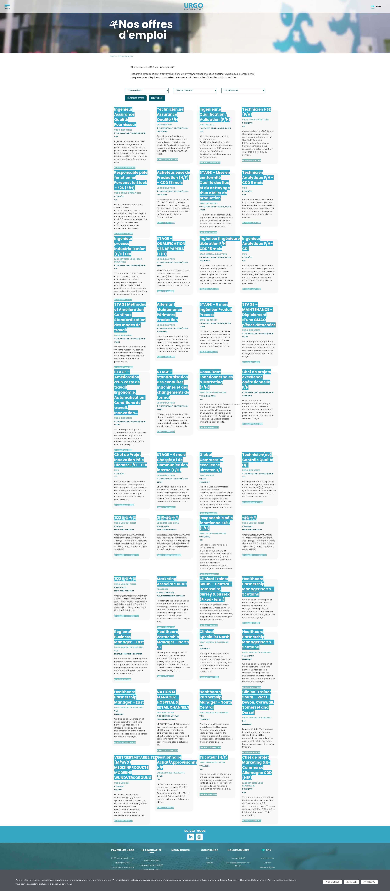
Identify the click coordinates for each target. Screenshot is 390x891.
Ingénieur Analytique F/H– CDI (257, 243)
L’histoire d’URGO (122, 862)
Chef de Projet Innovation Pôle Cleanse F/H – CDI (130, 459)
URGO (113, 56)
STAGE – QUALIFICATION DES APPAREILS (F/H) (171, 246)
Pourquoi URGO (238, 858)
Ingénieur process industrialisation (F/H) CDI (130, 246)
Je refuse (351, 882)
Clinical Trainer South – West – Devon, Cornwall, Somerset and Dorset (258, 702)
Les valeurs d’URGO (151, 860)
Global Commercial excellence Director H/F (211, 462)
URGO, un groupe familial (122, 858)
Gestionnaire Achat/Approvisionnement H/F (182, 762)
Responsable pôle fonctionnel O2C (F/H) (216, 523)
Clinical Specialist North (215, 634)
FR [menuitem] (372, 6)
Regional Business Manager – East (129, 636)
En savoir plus (65, 884)
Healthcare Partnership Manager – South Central (216, 699)
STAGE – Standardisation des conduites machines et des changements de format (173, 384)
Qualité (209, 858)
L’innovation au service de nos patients (122, 869)
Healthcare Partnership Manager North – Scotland (258, 586)
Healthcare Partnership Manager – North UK (173, 639)
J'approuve (369, 882)
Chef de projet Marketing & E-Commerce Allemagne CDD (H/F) (257, 767)
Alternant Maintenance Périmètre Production (169, 312)
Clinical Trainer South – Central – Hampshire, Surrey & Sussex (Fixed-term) (216, 589)
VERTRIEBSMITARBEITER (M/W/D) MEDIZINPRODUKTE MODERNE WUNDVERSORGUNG (135, 767)
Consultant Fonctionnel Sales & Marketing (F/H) (216, 379)
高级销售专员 (125, 517)
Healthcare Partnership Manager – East (129, 697)
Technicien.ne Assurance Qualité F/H (170, 114)
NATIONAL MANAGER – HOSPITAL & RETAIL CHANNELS (173, 699)
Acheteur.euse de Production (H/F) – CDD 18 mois (173, 177)
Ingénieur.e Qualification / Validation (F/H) (215, 114)
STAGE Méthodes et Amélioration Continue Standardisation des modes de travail (130, 317)
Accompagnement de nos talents (238, 864)
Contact (267, 862)
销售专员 (249, 517)
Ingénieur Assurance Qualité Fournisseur (125, 117)
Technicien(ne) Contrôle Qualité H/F (257, 459)
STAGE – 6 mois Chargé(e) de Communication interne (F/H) (172, 462)
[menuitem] (372, 6)
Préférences (332, 882)
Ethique (209, 862)
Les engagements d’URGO (151, 865)
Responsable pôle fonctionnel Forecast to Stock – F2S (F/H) (130, 180)
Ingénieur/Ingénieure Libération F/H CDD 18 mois (220, 243)
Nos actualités (267, 858)
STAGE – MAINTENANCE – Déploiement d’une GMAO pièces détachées (259, 314)
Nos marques (180, 850)
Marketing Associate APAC (172, 581)
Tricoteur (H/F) (214, 757)
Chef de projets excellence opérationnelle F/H (256, 379)
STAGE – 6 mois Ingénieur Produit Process (216, 309)
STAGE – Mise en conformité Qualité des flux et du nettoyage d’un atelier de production (215, 185)
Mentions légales (267, 867)
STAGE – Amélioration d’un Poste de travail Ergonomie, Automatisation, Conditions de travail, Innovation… (129, 392)
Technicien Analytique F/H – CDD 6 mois (258, 177)
